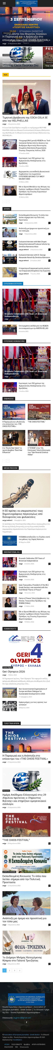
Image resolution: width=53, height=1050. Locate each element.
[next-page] (7, 201)
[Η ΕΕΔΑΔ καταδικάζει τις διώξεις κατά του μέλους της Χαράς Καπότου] (9, 541)
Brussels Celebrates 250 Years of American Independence (26, 315)
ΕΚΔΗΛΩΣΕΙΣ (7, 33)
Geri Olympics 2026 (13, 671)
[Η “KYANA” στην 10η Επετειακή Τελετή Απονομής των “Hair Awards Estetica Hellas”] (39, 438)
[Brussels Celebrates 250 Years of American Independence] (26, 305)
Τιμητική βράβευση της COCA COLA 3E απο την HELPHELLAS (25, 119)
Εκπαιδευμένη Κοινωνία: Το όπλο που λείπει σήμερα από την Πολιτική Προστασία (33, 217)
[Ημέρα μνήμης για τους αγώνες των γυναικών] (9, 706)
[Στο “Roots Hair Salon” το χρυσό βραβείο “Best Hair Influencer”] (13, 438)
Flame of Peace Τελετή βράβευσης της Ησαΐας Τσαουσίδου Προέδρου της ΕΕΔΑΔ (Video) (34, 600)
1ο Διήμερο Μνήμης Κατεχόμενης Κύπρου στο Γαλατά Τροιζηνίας (22, 959)
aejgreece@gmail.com (22, 1018)
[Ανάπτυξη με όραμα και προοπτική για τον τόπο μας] (9, 232)
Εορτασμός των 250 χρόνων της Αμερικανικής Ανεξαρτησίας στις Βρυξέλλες (32, 160)
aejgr (4, 124)
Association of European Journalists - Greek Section (22, 1035)
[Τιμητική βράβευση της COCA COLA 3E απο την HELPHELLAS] (26, 97)
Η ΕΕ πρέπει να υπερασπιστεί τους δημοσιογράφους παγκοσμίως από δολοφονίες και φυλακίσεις (22, 513)
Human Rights (7, 667)
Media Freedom (8, 506)
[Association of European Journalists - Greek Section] (26, 999)
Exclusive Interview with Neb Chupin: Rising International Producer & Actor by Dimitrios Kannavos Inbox (34, 244)
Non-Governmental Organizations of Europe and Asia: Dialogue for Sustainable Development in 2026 (33, 691)
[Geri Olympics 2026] (26, 651)
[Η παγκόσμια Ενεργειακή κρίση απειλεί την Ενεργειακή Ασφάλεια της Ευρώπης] (9, 272)
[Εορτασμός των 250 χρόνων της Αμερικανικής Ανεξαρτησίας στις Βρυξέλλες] (9, 162)
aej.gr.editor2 (24, 249)
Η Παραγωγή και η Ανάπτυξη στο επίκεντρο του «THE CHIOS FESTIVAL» (13, 424)
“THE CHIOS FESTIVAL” (36, 422)
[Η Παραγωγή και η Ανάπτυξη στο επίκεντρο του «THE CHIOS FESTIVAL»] (26, 26)
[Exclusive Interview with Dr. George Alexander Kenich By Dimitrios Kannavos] (9, 259)
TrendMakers (17, 1040)
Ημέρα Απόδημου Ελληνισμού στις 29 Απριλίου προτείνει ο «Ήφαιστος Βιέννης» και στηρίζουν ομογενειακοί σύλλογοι (24, 799)
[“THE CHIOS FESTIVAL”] (39, 412)
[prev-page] (4, 201)
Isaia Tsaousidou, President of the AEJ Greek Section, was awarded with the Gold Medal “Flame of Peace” (34, 587)
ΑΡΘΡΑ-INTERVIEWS (9, 872)
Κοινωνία (6, 55)
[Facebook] (26, 1022)
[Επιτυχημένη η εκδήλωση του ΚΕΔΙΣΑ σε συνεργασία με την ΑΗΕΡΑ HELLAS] (9, 330)
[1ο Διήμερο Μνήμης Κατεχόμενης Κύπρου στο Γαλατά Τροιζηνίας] (26, 942)
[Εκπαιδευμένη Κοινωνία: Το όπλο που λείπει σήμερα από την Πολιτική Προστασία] (9, 219)
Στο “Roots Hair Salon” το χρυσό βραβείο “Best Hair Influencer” (12, 450)
